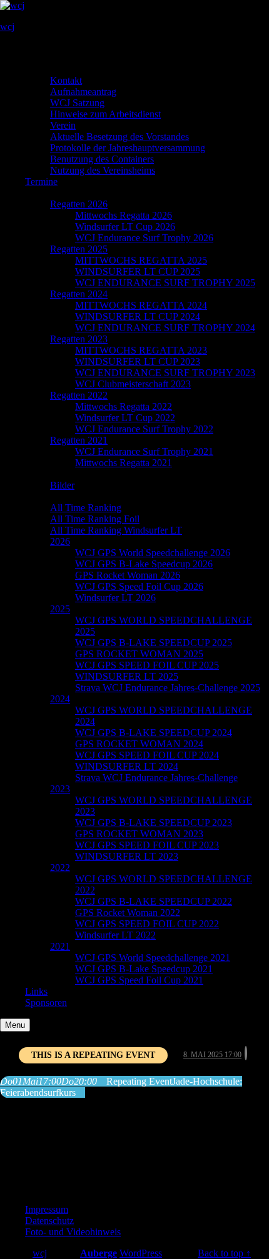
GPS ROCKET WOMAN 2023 (139, 834)
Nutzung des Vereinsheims (102, 170)
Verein (63, 125)
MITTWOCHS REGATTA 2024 (141, 305)
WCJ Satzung (77, 102)
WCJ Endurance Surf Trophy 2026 (144, 237)
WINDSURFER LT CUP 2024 (137, 316)
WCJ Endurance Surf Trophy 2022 (144, 429)
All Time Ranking (85, 507)
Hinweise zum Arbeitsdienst (105, 114)
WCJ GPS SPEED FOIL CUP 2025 (147, 665)
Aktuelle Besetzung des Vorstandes (119, 136)
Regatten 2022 (79, 395)
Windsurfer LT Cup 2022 (125, 417)
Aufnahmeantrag (83, 91)
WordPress (140, 1253)
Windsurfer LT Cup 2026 (125, 226)
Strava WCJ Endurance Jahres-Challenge (156, 777)
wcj (7, 26)
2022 (60, 867)
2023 (60, 789)
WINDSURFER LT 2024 (126, 766)
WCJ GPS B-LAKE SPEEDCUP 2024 (153, 732)
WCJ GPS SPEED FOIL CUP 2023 (147, 845)
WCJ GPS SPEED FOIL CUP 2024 (147, 755)
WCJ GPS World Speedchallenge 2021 (152, 957)
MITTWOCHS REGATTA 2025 (141, 260)
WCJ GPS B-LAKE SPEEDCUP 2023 (153, 822)
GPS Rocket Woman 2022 (127, 912)
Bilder (62, 485)
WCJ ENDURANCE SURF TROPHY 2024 (165, 327)
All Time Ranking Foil (95, 519)
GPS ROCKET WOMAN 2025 (139, 654)
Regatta (40, 192)
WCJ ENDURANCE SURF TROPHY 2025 (165, 282)
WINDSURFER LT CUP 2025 (137, 271)
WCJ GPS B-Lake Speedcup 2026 (144, 564)
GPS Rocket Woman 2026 (127, 575)
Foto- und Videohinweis (73, 1232)
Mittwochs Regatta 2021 (123, 462)
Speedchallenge (56, 496)
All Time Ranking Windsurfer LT (116, 530)
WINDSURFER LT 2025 (126, 676)
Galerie (39, 474)
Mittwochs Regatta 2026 (123, 215)
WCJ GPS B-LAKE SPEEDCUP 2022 (153, 901)
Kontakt (66, 80)
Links (36, 991)
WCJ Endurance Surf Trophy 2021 (144, 451)
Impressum (46, 1209)
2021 (60, 946)
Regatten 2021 (79, 440)
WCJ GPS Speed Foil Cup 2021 (139, 980)
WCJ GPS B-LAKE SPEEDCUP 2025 (153, 642)
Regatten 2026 (79, 204)
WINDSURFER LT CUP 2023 (137, 361)
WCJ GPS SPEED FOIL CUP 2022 (147, 923)
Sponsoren (46, 1002)
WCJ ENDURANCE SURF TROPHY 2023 (165, 372)
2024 (60, 699)
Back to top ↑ (224, 1253)
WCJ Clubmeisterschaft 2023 (133, 384)
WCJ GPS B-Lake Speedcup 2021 (144, 968)
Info (33, 69)
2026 (60, 541)
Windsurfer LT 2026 (115, 597)
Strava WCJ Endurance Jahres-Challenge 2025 (167, 687)
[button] (30, 47)
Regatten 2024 (79, 294)
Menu (15, 1025)
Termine (41, 181)
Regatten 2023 (79, 339)
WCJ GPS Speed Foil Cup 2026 (139, 586)
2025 (60, 609)
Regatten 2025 (79, 249)
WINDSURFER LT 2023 (126, 856)
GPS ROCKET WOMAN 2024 (139, 744)
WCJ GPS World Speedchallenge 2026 (152, 552)
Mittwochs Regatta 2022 (123, 406)
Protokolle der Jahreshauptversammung (127, 147)
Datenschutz (49, 1220)
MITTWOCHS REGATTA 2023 (141, 350)
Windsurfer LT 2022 (115, 935)
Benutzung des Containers (102, 159)
